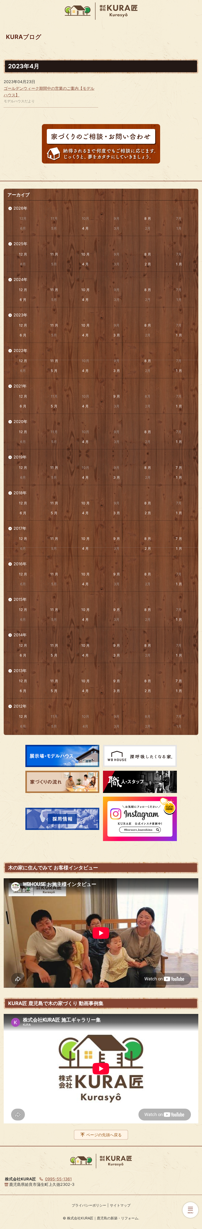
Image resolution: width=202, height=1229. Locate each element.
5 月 (54, 370)
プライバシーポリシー (89, 1205)
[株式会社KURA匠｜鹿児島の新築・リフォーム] (101, 11)
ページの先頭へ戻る (104, 1134)
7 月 (179, 467)
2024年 (20, 279)
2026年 (20, 208)
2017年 (20, 528)
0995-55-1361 (58, 1178)
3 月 (116, 335)
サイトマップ (120, 1205)
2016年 (20, 563)
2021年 (20, 386)
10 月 (85, 254)
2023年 (20, 314)
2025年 (20, 243)
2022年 (20, 350)
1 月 (179, 264)
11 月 (54, 254)
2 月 (148, 264)
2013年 (20, 670)
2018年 (20, 492)
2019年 (20, 457)
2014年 (20, 634)
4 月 (85, 228)
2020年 (20, 421)
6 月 (23, 299)
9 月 (116, 396)
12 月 (23, 254)
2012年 (20, 706)
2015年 (20, 599)
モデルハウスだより (19, 101)
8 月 (147, 218)
